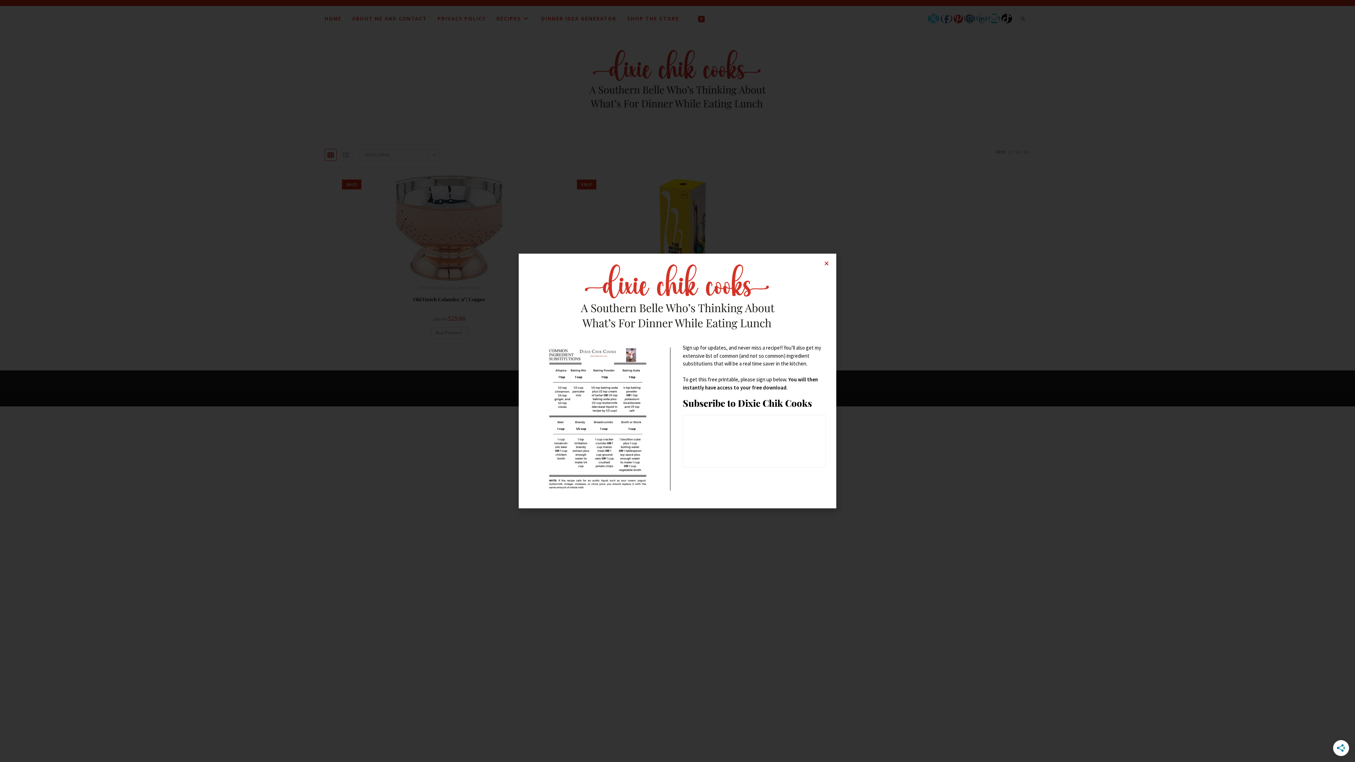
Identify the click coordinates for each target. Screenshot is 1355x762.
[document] (677, 381)
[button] (826, 263)
